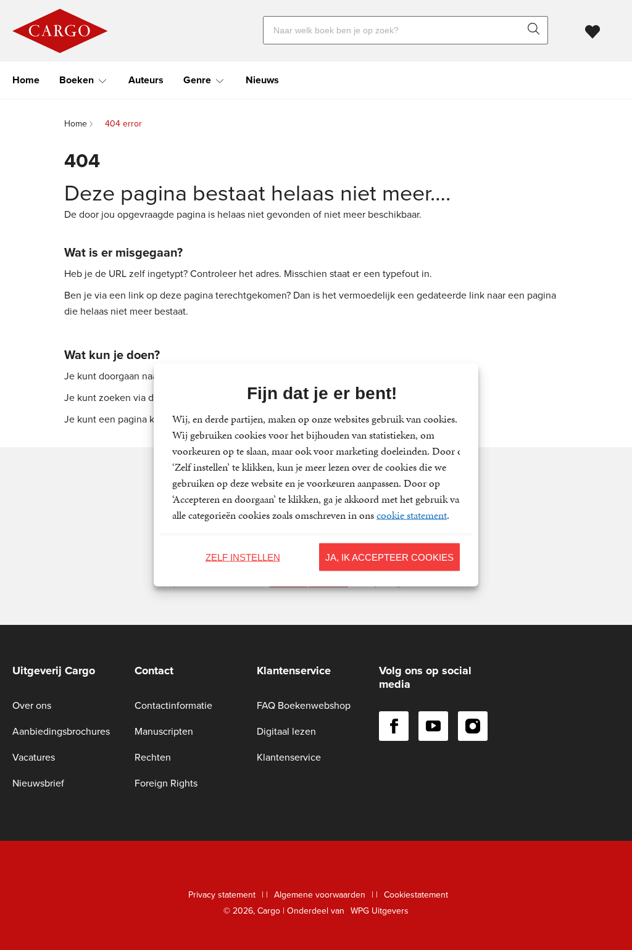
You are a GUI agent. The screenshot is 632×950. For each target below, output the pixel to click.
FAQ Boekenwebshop (304, 705)
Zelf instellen (243, 556)
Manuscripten (164, 731)
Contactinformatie (173, 705)
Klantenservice (289, 757)
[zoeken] (536, 30)
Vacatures (33, 757)
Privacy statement (222, 894)
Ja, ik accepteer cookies (389, 556)
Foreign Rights (166, 783)
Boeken (76, 80)
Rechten (153, 757)
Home (26, 80)
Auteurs (146, 80)
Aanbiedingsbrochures (61, 731)
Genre (197, 80)
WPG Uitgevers (380, 910)
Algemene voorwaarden (319, 894)
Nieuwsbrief (38, 783)
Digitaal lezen (286, 731)
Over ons (31, 705)
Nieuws (262, 80)
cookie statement (411, 515)
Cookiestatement (416, 894)
